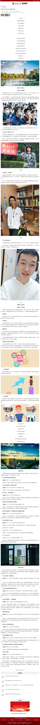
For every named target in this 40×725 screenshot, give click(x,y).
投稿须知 (11, 723)
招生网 (25, 718)
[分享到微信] (4, 15)
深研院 (22, 718)
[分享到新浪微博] (6, 15)
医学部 (19, 718)
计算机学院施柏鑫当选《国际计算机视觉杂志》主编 (13, 680)
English (38, 0)
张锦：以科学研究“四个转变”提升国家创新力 (12, 689)
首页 (1, 7)
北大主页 (34, 0)
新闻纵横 (4, 7)
